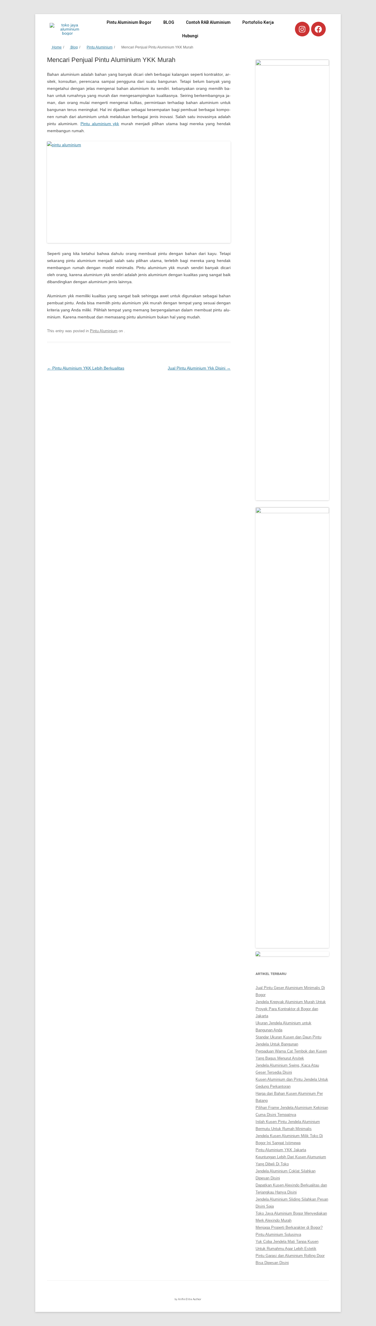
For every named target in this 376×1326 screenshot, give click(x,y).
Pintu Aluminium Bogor (129, 22)
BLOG (168, 22)
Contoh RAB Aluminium (208, 22)
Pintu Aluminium (100, 47)
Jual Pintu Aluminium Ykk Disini (199, 368)
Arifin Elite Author (189, 1299)
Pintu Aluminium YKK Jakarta (281, 1150)
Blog (74, 47)
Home (56, 47)
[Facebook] (318, 29)
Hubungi (190, 35)
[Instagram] (302, 29)
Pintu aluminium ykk (99, 123)
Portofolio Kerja (258, 22)
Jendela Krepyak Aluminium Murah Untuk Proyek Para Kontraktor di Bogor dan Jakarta (291, 1009)
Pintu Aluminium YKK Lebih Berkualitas (85, 368)
